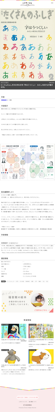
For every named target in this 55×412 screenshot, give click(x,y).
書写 (32, 281)
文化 (43, 281)
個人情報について (32, 401)
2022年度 (22, 281)
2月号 (17, 281)
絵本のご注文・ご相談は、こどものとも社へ (27, 397)
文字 (36, 281)
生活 (47, 281)
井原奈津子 (28, 281)
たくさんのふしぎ (10, 281)
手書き (39, 281)
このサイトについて (23, 401)
